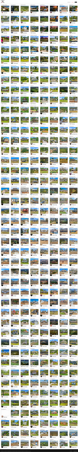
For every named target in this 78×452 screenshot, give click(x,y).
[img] (2, 1)
